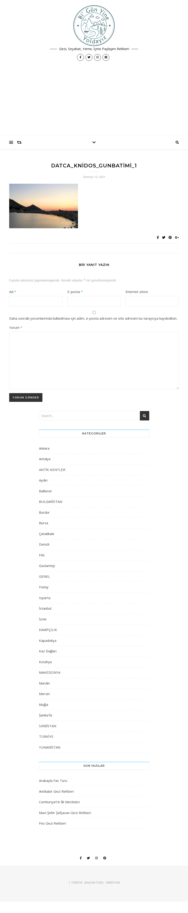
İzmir (43, 619)
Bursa (43, 523)
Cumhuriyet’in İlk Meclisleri (59, 802)
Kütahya (45, 661)
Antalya (44, 458)
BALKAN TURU (94, 882)
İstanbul (45, 608)
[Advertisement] (94, 101)
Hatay (44, 587)
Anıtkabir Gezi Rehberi (56, 791)
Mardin (44, 683)
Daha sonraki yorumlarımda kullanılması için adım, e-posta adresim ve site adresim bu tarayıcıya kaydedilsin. (93, 318)
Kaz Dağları (48, 651)
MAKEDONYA (49, 672)
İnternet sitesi (137, 291)
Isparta (44, 597)
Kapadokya (47, 640)
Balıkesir (45, 491)
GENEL (44, 576)
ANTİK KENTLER (52, 469)
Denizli (44, 544)
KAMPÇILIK (48, 629)
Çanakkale (46, 533)
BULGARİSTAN (50, 501)
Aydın (43, 480)
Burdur (44, 512)
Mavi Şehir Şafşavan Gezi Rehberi (65, 812)
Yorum (15, 327)
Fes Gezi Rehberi (52, 823)
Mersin (44, 693)
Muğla (43, 704)
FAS (42, 555)
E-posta (75, 291)
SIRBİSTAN (47, 726)
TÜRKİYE (46, 736)
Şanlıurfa (45, 715)
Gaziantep (47, 565)
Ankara (44, 448)
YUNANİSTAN (49, 747)
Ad (12, 291)
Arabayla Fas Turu (53, 780)
